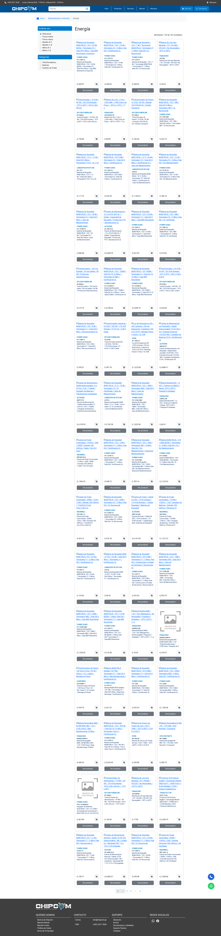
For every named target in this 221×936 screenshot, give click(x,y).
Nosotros (153, 9)
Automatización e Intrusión (58, 18)
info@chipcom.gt (99, 920)
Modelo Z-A (47, 45)
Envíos (116, 923)
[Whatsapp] (153, 920)
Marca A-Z (46, 48)
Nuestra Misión (43, 923)
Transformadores (49, 62)
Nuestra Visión (43, 925)
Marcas (142, 9)
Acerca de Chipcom (45, 920)
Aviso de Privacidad (45, 931)
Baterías (45, 65)
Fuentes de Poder (49, 68)
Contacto (116, 931)
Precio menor (47, 37)
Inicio (106, 9)
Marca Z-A (46, 50)
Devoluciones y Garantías (123, 925)
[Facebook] (157, 920)
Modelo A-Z (47, 42)
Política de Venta (44, 928)
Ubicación (117, 920)
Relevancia (46, 34)
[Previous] (135, 891)
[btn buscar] (87, 8)
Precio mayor (47, 39)
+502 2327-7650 (99, 924)
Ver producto (88, 90)
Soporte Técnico (119, 928)
